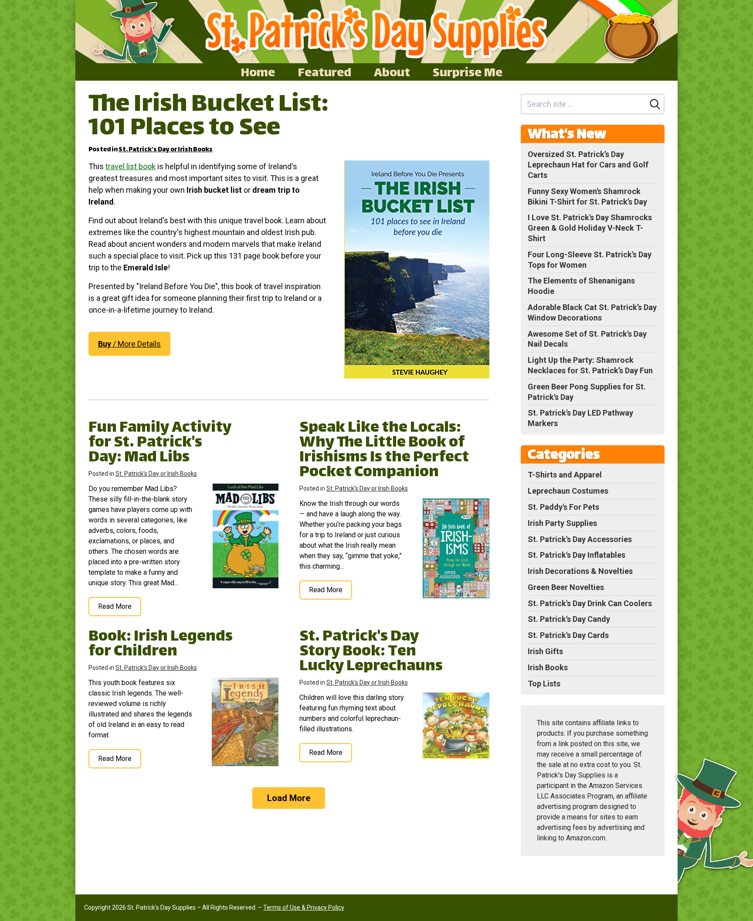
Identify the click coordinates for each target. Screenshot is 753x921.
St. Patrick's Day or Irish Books (166, 149)
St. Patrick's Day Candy (569, 619)
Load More (288, 798)
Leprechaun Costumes (568, 490)
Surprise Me (467, 72)
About (392, 72)
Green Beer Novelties (566, 587)
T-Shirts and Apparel (565, 474)
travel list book (130, 166)
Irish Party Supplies (562, 523)
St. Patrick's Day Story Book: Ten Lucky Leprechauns (371, 652)
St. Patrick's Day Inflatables (576, 554)
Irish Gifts (545, 651)
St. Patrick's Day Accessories (580, 539)
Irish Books (548, 667)
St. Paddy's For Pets (563, 507)
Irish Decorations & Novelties (580, 571)
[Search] (655, 104)
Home (258, 72)
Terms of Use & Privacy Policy (303, 907)
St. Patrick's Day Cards (568, 635)
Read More (115, 606)
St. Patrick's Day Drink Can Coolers (590, 603)
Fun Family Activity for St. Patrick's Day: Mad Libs (159, 443)
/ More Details (129, 343)
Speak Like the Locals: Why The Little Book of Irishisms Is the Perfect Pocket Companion (384, 451)
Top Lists (544, 683)
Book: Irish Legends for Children (160, 645)
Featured (324, 72)
